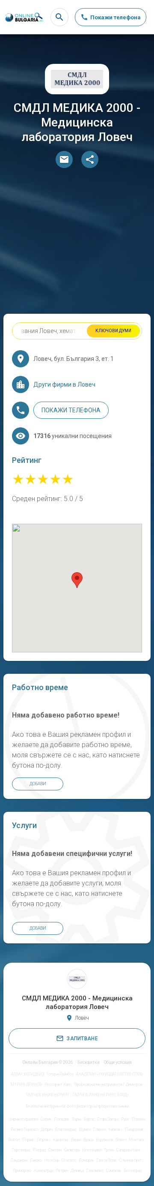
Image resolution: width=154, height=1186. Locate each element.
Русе (125, 1119)
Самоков (113, 1170)
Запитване (82, 1039)
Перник (28, 1140)
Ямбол (14, 1140)
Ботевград (133, 1170)
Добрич (47, 1129)
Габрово (43, 1140)
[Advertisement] (77, 243)
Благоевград (65, 1129)
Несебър (51, 1160)
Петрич (62, 1170)
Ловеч (121, 1140)
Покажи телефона (71, 410)
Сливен (99, 1129)
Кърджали (104, 1140)
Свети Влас (106, 1160)
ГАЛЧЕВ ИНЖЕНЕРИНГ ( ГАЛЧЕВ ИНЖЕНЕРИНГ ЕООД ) (77, 1095)
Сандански (19, 1160)
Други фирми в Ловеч (64, 384)
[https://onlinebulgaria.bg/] (23, 17)
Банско (35, 1160)
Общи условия (118, 1062)
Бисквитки (88, 1062)
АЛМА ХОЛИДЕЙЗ (27, 1074)
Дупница (77, 1170)
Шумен (85, 1129)
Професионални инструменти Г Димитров (108, 1084)
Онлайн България (40, 1062)
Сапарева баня (128, 1150)
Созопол (69, 1160)
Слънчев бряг (130, 1160)
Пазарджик (134, 1129)
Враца (88, 1140)
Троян (109, 1150)
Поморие (86, 1160)
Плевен (138, 1119)
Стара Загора (107, 1119)
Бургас (89, 1119)
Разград (39, 1150)
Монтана (136, 1140)
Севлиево (95, 1170)
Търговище (21, 1150)
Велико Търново (24, 1129)
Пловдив (61, 1119)
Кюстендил (91, 1150)
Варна (76, 1119)
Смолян (55, 1150)
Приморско (22, 1170)
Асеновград (43, 1170)
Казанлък (60, 1140)
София (45, 1119)
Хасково (115, 1129)
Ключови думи (113, 330)
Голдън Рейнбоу (60, 1074)
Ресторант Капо (57, 1084)
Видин (76, 1140)
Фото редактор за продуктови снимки (98, 1106)
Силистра (72, 1150)
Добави (38, 783)
